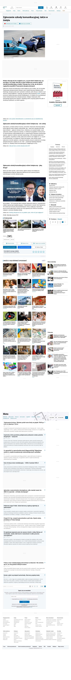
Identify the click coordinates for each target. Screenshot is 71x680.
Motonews (5, 416)
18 (52, 222)
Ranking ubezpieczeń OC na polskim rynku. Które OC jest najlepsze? (26, 212)
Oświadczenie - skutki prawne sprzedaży (57, 200)
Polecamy (50, 332)
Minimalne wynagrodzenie (50, 634)
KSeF (64, 10)
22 (62, 222)
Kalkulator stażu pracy (39, 638)
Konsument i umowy (28, 622)
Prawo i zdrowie (27, 627)
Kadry (14, 10)
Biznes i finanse (38, 619)
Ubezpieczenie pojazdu (28, 13)
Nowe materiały (52, 262)
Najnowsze (58, 146)
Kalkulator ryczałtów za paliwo (55, 188)
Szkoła (15, 634)
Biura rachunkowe (49, 617)
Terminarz (53, 219)
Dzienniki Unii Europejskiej (29, 636)
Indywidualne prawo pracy (18, 619)
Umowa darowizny (53, 202)
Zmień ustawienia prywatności (24, 646)
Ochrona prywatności (11, 646)
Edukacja (58, 10)
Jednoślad (33, 416)
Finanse (58, 622)
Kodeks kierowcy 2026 (57, 102)
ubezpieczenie (6, 239)
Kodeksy (26, 639)
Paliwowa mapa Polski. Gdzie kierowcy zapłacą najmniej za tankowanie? (56, 165)
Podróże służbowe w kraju (54, 211)
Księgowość (8, 10)
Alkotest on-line (13, 418)
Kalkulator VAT (38, 635)
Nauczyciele (16, 635)
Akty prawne (27, 631)
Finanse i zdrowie (39, 626)
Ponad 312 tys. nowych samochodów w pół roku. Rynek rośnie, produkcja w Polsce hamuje (57, 168)
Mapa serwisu (61, 646)
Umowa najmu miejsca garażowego (56, 197)
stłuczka (12, 239)
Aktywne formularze (56, 194)
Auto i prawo (14, 13)
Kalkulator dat (38, 632)
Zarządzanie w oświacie (18, 638)
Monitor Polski (27, 634)
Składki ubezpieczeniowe (50, 635)
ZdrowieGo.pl (59, 632)
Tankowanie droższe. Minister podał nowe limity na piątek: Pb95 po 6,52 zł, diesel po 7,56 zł (57, 150)
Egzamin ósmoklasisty (18, 640)
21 (60, 222)
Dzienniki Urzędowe (28, 635)
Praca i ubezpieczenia (39, 622)
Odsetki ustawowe (49, 638)
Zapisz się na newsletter (40, 243)
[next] (45, 586)
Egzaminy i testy (17, 636)
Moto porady (11, 416)
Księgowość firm (6, 617)
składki (38, 93)
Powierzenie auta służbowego (55, 199)
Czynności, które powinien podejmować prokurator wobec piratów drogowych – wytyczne (57, 153)
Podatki (4, 619)
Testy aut (16, 416)
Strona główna (5, 13)
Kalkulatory (54, 184)
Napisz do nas (25, 243)
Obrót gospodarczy (6, 622)
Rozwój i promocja (6, 636)
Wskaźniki (53, 205)
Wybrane (63, 146)
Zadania (4, 635)
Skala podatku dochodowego (51, 639)
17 (50, 222)
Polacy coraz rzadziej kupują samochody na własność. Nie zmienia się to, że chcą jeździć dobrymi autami (57, 175)
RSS (44, 646)
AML (47, 626)
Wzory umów (59, 636)
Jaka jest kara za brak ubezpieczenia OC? (19, 145)
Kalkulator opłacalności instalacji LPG (56, 187)
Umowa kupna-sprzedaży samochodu (56, 195)
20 (57, 222)
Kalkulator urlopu (52, 190)
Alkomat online (52, 185)
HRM (15, 626)
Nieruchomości (52, 10)
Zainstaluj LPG (6, 418)
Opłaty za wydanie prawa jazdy (55, 206)
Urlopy (15, 623)
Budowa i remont (60, 623)
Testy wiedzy (16, 642)
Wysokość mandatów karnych (55, 209)
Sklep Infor (26, 626)
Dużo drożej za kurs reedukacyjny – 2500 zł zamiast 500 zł (57, 159)
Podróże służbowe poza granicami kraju (57, 213)
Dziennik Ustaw (27, 632)
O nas (4, 646)
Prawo (32, 10)
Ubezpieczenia (16, 622)
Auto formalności (20, 13)
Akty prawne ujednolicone (29, 638)
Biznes (19, 10)
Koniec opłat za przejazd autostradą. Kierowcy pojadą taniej (56, 178)
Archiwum (59, 634)
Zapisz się (24, 601)
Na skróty (59, 631)
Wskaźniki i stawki (50, 631)
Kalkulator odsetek (39, 636)
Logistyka (28, 416)
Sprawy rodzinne (28, 619)
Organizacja (5, 632)
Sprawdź (58, 105)
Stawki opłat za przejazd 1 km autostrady (57, 208)
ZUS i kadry (5, 623)
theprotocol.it (59, 639)
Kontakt (49, 646)
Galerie (38, 416)
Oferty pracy (59, 640)
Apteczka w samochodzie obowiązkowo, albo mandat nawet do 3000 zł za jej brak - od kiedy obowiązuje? (57, 162)
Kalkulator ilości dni (53, 192)
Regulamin (35, 646)
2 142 (42, 586)
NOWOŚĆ (57, 100)
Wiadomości (59, 619)
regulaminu (25, 599)
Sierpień (60, 219)
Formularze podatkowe (61, 638)
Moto (45, 10)
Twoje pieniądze (39, 10)
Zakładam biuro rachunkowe (51, 619)
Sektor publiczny (25, 10)
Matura (15, 639)
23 (65, 222)
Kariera (40, 646)
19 (55, 222)
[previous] (30, 586)
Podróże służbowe (49, 636)
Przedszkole (16, 632)
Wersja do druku (11, 243)
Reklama (54, 646)
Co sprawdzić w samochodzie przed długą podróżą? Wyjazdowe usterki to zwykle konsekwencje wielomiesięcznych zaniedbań (57, 156)
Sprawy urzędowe (28, 623)
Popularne (52, 146)
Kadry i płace (5, 638)
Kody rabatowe (59, 635)
